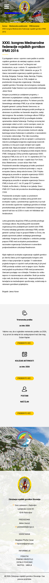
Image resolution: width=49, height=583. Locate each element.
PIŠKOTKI (25, 556)
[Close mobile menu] (8, 10)
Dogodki (8, 13)
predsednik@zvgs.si (25, 527)
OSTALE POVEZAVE (24, 562)
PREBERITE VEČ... (24, 343)
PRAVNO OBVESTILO (24, 559)
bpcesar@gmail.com (25, 544)
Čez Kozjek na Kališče (16, 13)
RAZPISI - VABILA (24, 565)
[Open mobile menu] (6, 6)
